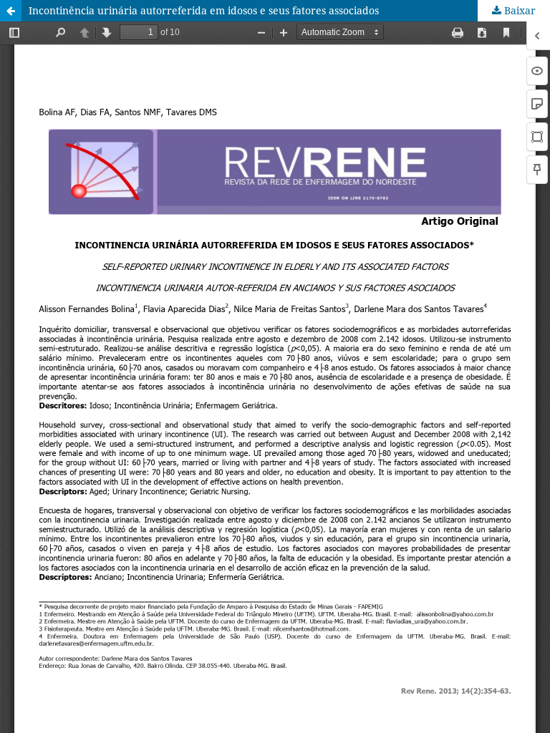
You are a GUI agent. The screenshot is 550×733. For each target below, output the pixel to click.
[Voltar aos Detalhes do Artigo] (10, 10)
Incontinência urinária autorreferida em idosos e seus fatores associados (204, 10)
